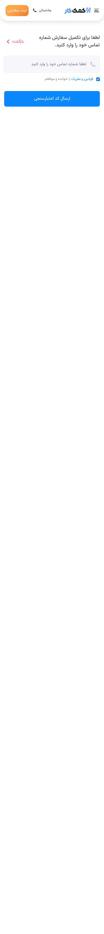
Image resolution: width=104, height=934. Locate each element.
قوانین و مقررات (82, 79)
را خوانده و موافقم (69, 79)
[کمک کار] (78, 10)
